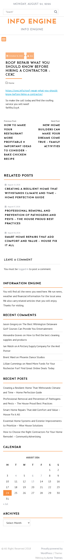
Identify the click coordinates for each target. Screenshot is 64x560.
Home (11, 83)
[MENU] (3, 39)
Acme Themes (55, 557)
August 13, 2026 (13, 185)
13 (32, 481)
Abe (31, 56)
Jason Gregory (10, 324)
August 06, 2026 (13, 233)
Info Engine (32, 22)
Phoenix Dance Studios (32, 357)
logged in (23, 269)
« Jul (5, 504)
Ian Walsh (8, 346)
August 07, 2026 (13, 206)
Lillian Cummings (12, 363)
